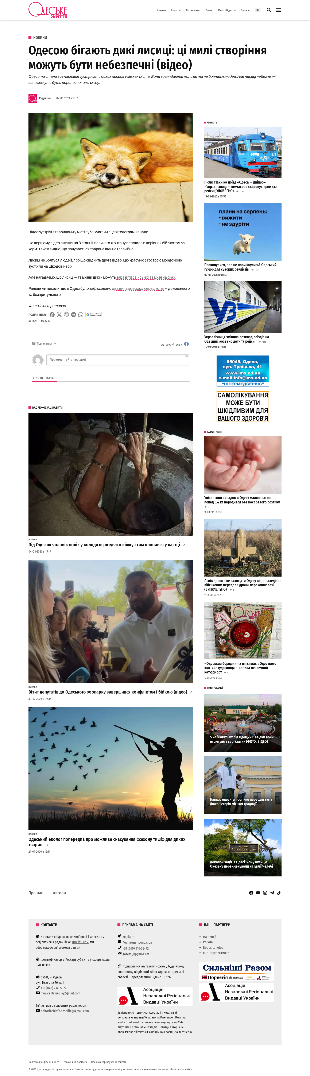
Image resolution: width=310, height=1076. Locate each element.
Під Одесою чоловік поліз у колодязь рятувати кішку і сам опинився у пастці (104, 544)
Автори (59, 892)
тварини (45, 320)
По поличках (193, 10)
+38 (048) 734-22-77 (53, 988)
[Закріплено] (278, 10)
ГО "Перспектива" (216, 953)
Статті (174, 10)
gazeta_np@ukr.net (136, 954)
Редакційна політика (75, 1062)
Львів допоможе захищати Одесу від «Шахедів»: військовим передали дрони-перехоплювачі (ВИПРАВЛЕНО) (242, 585)
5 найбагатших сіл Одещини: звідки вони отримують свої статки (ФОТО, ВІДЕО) (242, 739)
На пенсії (209, 937)
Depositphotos (213, 948)
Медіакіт (129, 937)
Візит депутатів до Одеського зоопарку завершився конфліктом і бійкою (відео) (107, 692)
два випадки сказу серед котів (138, 288)
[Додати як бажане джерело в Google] (93, 314)
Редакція (45, 98)
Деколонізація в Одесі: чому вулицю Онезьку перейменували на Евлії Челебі (241, 864)
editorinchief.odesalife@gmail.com (65, 1011)
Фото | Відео (225, 10)
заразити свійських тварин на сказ (145, 277)
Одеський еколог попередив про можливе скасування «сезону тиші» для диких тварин (106, 842)
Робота (208, 942)
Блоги (209, 10)
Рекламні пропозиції (137, 942)
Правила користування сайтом (108, 1062)
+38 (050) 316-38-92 (136, 948)
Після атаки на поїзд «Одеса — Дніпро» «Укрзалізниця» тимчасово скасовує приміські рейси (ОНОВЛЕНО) (241, 186)
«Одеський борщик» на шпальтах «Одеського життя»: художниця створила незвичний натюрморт (240, 668)
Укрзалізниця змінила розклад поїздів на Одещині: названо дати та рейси (236, 339)
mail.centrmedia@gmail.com (60, 993)
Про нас (245, 10)
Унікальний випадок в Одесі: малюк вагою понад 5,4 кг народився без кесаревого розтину (242, 500)
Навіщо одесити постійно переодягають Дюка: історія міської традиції (241, 801)
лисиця (67, 242)
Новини (161, 10)
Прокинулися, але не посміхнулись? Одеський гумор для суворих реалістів (240, 267)
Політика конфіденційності (43, 1062)
